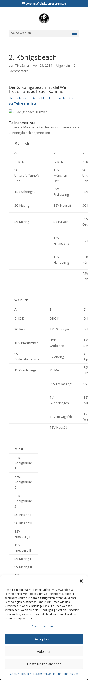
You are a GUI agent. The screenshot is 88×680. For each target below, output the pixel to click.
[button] (81, 581)
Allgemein (63, 65)
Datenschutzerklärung (47, 674)
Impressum (71, 674)
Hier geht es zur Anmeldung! (29, 98)
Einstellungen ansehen (44, 664)
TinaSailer (22, 65)
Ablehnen (44, 651)
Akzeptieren (44, 639)
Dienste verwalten (43, 626)
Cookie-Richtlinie (20, 674)
